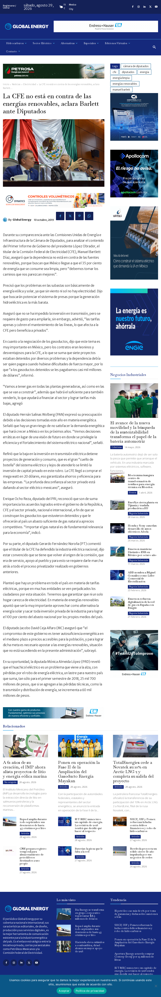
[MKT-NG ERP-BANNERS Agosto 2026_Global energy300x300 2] (134, 140)
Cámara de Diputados (136, 66)
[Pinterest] (79, 216)
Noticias (16, 84)
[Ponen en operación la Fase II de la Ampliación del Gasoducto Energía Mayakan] (80, 746)
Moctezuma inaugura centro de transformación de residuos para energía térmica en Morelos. (141, 481)
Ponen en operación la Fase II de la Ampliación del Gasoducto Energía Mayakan (79, 772)
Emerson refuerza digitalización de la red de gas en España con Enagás (141, 603)
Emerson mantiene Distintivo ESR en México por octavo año (142, 552)
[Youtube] (156, 7)
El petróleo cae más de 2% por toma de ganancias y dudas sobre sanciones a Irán (136, 914)
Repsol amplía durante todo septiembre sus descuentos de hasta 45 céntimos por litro (33, 823)
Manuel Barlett (121, 89)
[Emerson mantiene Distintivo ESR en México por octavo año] (117, 552)
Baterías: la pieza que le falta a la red (89, 850)
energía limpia (121, 77)
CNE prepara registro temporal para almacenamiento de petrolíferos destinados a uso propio (33, 856)
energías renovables (125, 83)
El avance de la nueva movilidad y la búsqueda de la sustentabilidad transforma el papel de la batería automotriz (133, 432)
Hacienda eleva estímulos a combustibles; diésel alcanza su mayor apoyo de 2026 (89, 947)
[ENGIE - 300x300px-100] (134, 354)
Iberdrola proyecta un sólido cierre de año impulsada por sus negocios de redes (143, 853)
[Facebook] (133, 7)
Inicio (6, 84)
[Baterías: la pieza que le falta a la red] (64, 851)
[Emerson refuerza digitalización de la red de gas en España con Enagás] (117, 601)
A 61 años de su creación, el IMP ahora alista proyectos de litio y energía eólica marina (25, 769)
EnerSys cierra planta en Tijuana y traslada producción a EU (143, 505)
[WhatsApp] (89, 216)
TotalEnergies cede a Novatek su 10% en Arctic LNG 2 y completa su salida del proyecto (133, 772)
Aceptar (64, 990)
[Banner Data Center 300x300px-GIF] (134, 278)
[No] (156, 986)
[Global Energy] (5, 220)
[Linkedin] (144, 7)
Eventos (132, 492)
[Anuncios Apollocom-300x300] (134, 196)
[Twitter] (150, 7)
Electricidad (29, 84)
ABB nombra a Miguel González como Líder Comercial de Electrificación (141, 577)
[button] (154, 47)
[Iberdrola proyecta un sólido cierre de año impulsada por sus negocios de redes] (119, 851)
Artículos (63, 786)
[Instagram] (138, 7)
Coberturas (117, 447)
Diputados (128, 72)
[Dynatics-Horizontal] (53, 211)
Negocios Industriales (138, 513)
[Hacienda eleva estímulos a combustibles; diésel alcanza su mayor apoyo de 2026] (64, 946)
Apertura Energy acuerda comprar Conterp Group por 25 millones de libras (134, 956)
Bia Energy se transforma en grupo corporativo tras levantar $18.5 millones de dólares (89, 914)
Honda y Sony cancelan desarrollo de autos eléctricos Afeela (142, 528)
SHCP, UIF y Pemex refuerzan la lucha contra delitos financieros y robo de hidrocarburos (143, 825)
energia (144, 72)
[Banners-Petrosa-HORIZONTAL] (53, 82)
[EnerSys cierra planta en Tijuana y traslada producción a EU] (117, 505)
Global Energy (22, 219)
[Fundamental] (106, 26)
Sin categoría (10, 782)
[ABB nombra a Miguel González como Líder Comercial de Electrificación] (117, 575)
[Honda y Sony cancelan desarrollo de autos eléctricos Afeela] (117, 528)
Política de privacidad (90, 990)
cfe (114, 72)
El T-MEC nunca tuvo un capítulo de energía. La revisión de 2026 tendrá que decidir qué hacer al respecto (89, 825)
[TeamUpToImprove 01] (134, 681)
